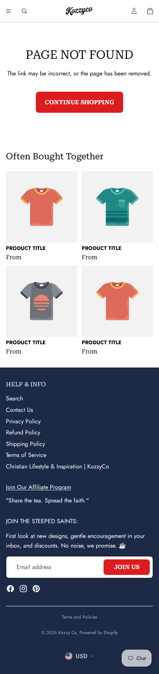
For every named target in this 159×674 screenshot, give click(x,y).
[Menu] (8, 11)
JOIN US (126, 566)
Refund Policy (23, 432)
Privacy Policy (23, 421)
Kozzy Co (67, 632)
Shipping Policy (25, 443)
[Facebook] (10, 588)
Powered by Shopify (99, 632)
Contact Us (19, 410)
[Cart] (150, 11)
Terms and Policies (79, 617)
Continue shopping (79, 102)
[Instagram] (23, 588)
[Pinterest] (36, 588)
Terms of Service (26, 455)
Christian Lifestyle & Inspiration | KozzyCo (57, 466)
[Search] (24, 11)
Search (14, 398)
